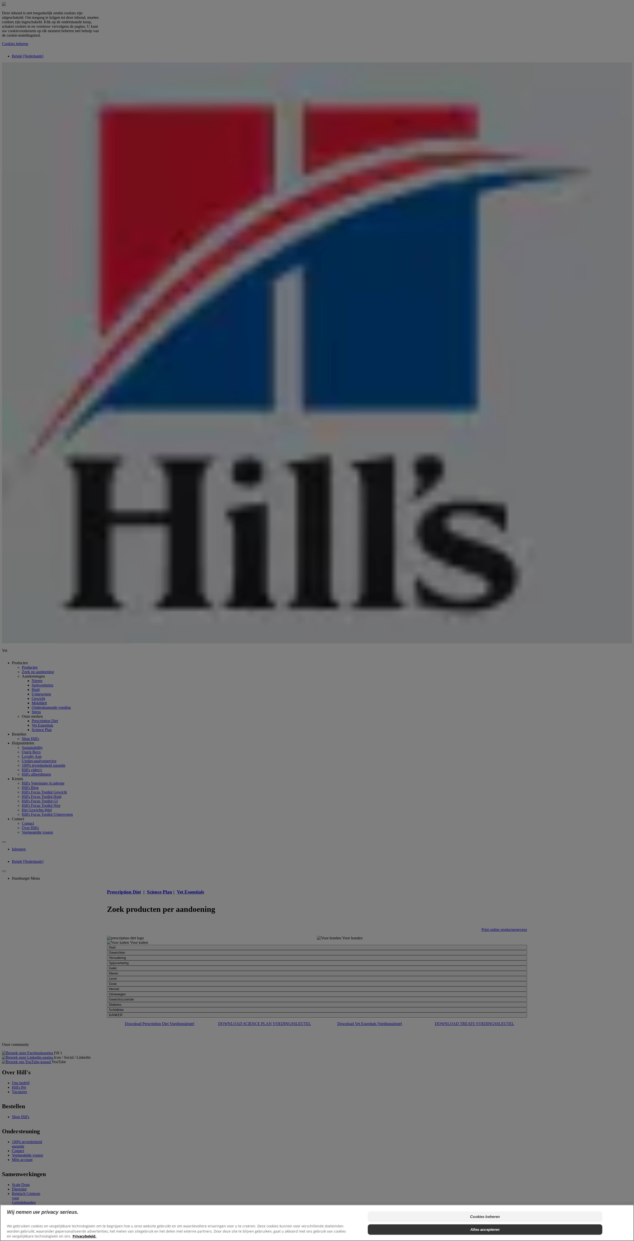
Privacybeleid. (84, 1236)
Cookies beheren (485, 1217)
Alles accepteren (485, 1229)
